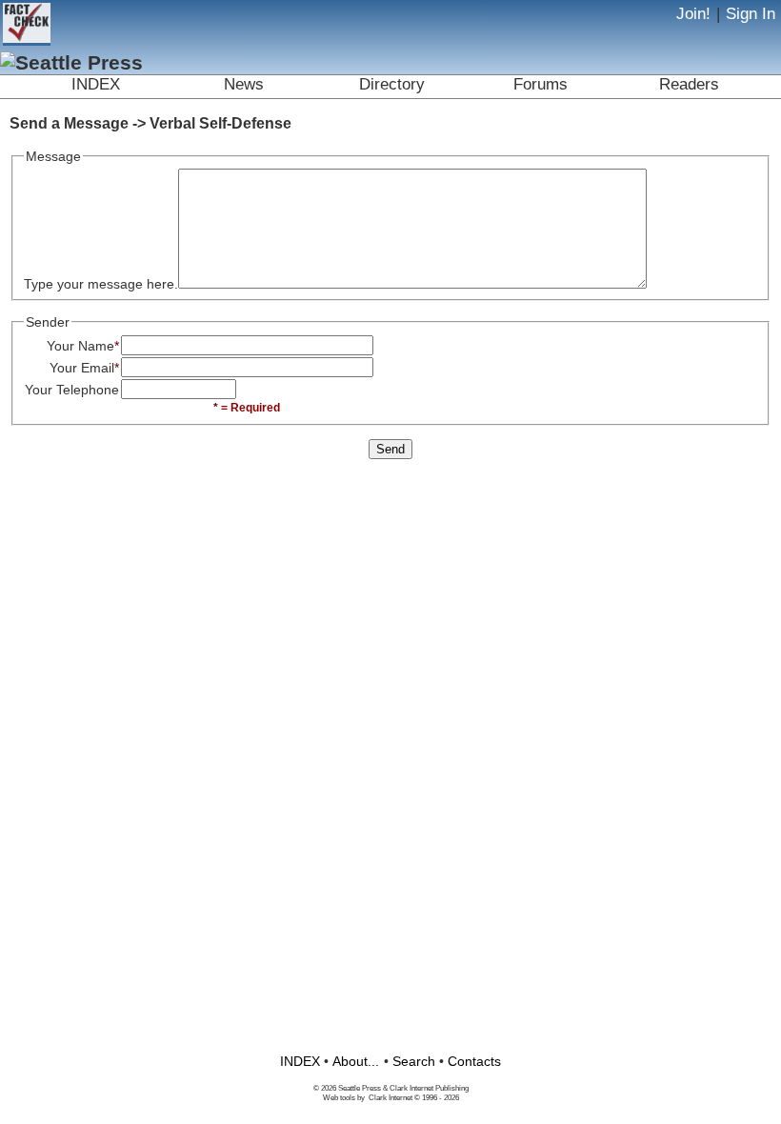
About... (355, 1061)
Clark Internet (390, 1097)
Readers (689, 84)
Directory (392, 84)
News (244, 84)
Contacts (474, 1061)
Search (413, 1061)
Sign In (750, 14)
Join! (693, 14)
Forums (540, 84)
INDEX (95, 84)
